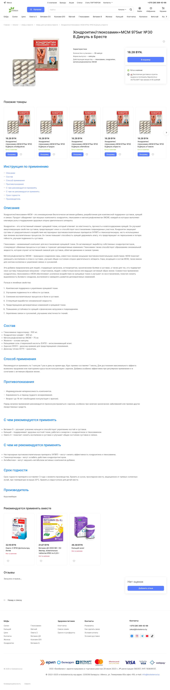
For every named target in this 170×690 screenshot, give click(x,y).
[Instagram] (137, 636)
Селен (6, 626)
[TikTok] (152, 636)
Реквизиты (89, 626)
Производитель (13, 199)
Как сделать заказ (92, 629)
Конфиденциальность (12, 684)
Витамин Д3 (36, 636)
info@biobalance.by (151, 674)
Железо (7, 639)
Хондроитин (9, 643)
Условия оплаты (91, 632)
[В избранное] (163, 41)
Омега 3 (34, 632)
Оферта (27, 684)
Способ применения (15, 180)
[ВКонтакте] (132, 636)
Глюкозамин (36, 626)
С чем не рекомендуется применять (22, 191)
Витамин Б (35, 643)
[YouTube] (147, 636)
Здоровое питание (66, 621)
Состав (9, 177)
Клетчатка (62, 626)
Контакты (89, 621)
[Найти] (131, 9)
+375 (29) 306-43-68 (157, 3)
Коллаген (8, 636)
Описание (10, 173)
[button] (166, 132)
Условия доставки (92, 636)
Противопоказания (15, 184)
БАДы (6, 621)
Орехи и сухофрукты (66, 632)
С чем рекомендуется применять (21, 188)
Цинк (6, 632)
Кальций (7, 629)
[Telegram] (142, 636)
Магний (34, 629)
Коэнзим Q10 (36, 639)
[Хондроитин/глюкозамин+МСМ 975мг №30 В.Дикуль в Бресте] (36, 62)
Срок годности (13, 195)
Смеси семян (63, 629)
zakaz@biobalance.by (138, 629)
